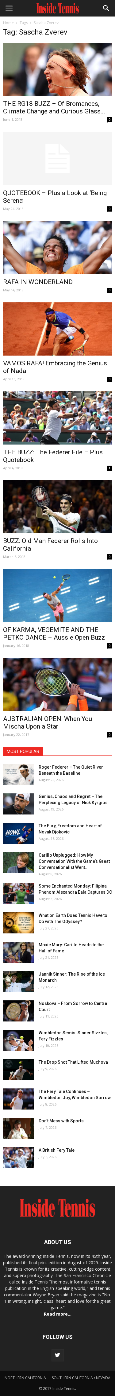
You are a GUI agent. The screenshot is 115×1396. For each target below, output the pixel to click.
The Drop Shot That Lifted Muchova (73, 1062)
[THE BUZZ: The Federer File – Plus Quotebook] (57, 418)
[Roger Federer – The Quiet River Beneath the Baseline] (18, 774)
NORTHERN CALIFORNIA (25, 1377)
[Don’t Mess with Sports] (18, 1128)
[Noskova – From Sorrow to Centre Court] (18, 1010)
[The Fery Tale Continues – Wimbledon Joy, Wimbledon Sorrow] (18, 1099)
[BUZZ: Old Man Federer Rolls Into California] (57, 507)
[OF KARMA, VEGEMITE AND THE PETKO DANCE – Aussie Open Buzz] (57, 595)
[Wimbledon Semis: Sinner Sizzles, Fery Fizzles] (18, 1040)
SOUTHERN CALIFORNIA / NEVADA (81, 1377)
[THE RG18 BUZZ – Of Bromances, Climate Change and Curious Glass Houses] (57, 69)
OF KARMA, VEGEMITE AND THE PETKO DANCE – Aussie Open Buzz (54, 633)
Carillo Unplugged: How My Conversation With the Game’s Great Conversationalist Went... (74, 861)
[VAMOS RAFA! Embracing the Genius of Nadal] (57, 329)
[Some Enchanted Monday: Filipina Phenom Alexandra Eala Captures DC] (18, 893)
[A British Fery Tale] (18, 1157)
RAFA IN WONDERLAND (38, 282)
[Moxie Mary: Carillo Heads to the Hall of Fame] (18, 952)
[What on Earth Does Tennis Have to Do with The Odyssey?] (18, 922)
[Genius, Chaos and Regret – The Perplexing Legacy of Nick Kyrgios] (18, 803)
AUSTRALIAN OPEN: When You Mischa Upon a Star (47, 722)
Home (8, 22)
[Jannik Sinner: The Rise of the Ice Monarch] (18, 981)
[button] (106, 8)
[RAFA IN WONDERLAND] (57, 247)
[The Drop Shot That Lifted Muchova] (18, 1069)
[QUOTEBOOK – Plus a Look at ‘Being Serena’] (57, 158)
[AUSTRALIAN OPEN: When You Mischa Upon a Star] (57, 684)
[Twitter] (58, 1355)
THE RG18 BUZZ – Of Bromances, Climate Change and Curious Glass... (54, 107)
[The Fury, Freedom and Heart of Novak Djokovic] (18, 833)
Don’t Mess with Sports (61, 1120)
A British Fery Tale (57, 1150)
